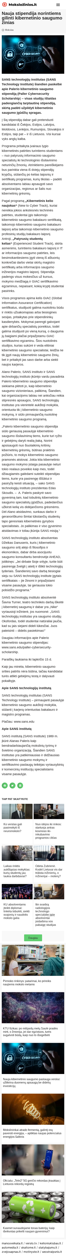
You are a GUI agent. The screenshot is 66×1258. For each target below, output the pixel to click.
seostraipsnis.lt (52, 1251)
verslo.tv (31, 1243)
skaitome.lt (28, 1247)
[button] (58, 5)
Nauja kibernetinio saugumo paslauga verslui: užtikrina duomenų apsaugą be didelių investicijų (31, 1082)
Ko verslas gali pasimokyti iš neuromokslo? (13, 827)
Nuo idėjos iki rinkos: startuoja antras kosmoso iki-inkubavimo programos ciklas (48, 831)
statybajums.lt (48, 1247)
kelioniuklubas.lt (50, 1243)
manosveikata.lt (12, 1243)
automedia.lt (10, 1247)
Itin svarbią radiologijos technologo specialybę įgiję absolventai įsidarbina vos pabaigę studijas (45, 914)
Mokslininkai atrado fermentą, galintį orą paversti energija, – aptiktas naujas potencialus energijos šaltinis (32, 1133)
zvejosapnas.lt (11, 1251)
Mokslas (9, 30)
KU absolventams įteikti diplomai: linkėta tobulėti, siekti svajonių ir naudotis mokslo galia (17, 911)
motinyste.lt (31, 1251)
